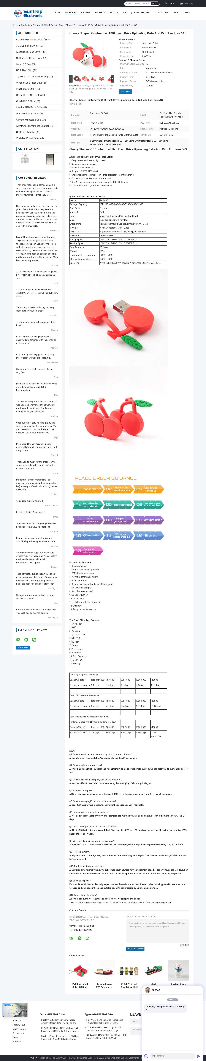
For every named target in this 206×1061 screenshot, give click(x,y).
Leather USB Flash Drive (29, 107)
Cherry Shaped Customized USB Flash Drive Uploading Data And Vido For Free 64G (91, 88)
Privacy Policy (36, 1058)
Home (57, 12)
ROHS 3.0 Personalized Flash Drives (127, 902)
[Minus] (198, 990)
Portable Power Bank (27, 138)
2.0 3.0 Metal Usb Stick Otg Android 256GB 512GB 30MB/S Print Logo (103, 1029)
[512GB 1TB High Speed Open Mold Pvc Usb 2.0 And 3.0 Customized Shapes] (129, 970)
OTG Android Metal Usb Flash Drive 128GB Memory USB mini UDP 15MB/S (106, 1036)
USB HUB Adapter (25, 132)
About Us (100, 12)
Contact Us (161, 12)
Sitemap (17, 1041)
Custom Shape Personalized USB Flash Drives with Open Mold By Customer (178, 986)
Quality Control (140, 12)
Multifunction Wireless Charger (32, 125)
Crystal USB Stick (25, 101)
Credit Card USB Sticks (28, 95)
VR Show (85, 12)
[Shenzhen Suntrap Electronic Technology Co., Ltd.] (28, 13)
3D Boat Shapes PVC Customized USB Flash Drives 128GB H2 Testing (105, 986)
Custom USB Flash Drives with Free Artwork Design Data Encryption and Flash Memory (58, 1022)
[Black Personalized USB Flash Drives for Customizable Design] (153, 970)
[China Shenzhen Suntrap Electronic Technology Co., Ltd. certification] (25, 159)
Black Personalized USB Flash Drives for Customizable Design (154, 986)
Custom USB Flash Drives (45, 25)
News (175, 12)
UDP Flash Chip (24, 70)
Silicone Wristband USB (28, 119)
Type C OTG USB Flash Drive (31, 76)
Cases (186, 12)
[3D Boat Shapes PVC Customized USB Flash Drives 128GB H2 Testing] (104, 970)
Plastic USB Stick (25, 89)
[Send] (198, 1056)
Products (71, 12)
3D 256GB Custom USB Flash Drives (91, 902)
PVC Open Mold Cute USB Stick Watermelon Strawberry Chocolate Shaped (80, 986)
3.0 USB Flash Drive (26, 45)
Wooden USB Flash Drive (29, 82)
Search (155, 4)
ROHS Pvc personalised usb (158, 902)
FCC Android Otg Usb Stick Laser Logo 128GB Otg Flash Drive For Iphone (104, 1021)
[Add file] (146, 1056)
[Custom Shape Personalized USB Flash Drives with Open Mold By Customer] (178, 970)
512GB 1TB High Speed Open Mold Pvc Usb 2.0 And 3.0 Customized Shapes (129, 986)
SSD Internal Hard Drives (29, 58)
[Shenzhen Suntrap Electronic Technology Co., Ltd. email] (20, 640)
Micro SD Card (24, 64)
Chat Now (169, 3)
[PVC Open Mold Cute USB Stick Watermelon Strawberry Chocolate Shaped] (80, 970)
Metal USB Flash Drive (28, 52)
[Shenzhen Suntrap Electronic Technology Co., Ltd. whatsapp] (28, 640)
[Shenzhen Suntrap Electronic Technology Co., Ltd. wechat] (36, 640)
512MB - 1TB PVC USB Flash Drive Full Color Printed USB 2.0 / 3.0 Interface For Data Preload (60, 1030)
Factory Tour (118, 12)
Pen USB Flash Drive (27, 113)
